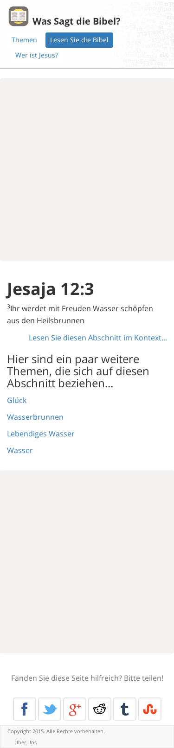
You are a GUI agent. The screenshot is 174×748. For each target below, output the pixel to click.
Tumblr (124, 709)
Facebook (24, 709)
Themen (24, 39)
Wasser (20, 450)
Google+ (74, 709)
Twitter (49, 709)
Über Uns (25, 742)
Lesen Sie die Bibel (79, 39)
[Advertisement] (87, 169)
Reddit (99, 709)
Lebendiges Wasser (41, 433)
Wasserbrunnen (35, 417)
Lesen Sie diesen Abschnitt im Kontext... (98, 337)
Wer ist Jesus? (36, 55)
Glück (16, 400)
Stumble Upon (149, 709)
